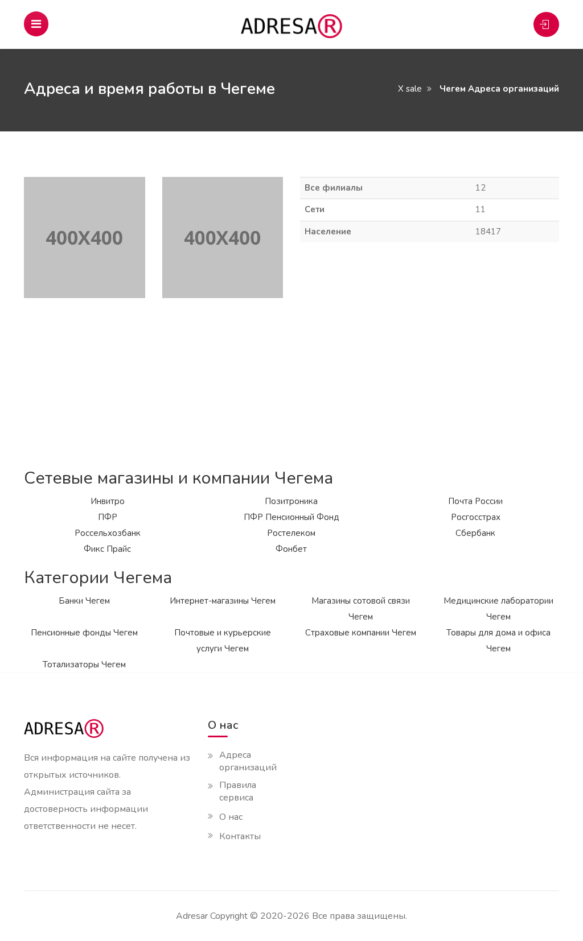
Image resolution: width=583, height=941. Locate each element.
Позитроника (291, 501)
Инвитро (108, 501)
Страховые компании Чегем (360, 632)
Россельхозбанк (108, 533)
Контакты (240, 836)
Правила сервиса (237, 791)
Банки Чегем (84, 600)
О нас (231, 817)
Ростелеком (291, 533)
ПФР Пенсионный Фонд (291, 517)
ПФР (107, 517)
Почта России (475, 501)
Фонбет (291, 549)
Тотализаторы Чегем (84, 664)
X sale (410, 88)
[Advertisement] (291, 377)
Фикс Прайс (107, 549)
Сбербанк (475, 533)
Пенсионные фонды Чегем (84, 632)
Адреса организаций (248, 761)
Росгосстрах (475, 517)
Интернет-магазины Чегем (223, 600)
